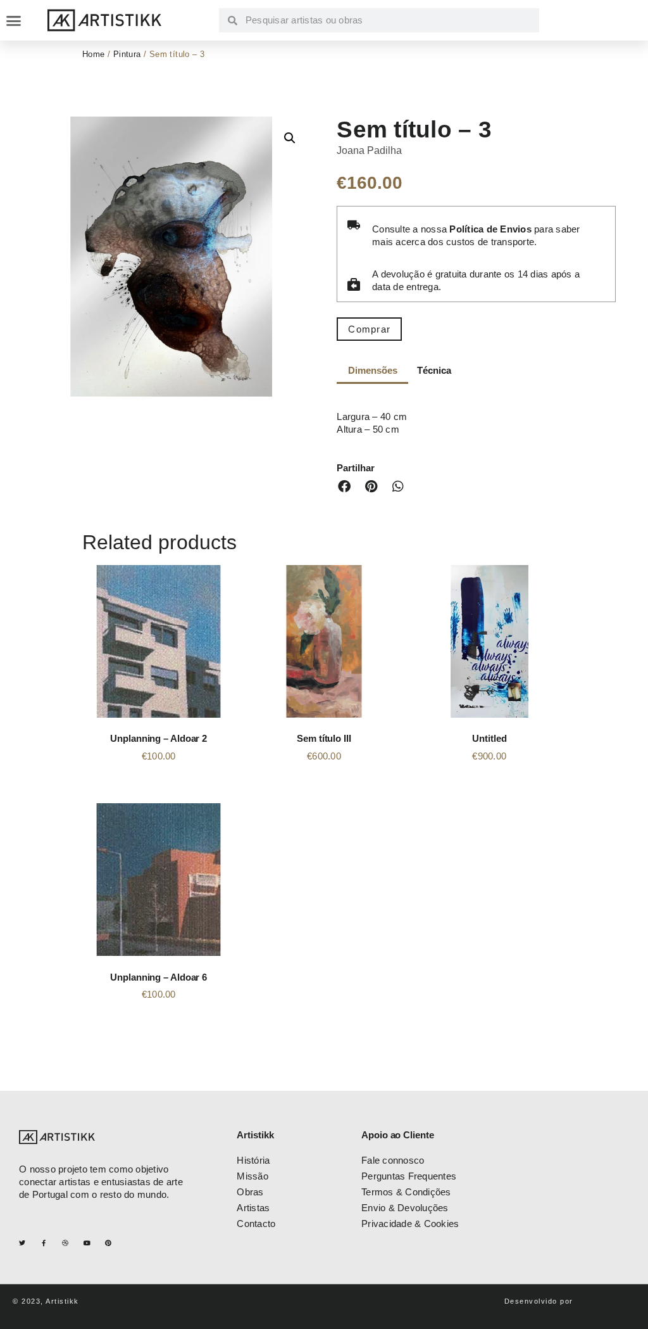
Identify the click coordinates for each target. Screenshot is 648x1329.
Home (93, 54)
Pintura (127, 54)
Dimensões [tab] (372, 370)
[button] (14, 20)
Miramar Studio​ (605, 1301)
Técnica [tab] (434, 370)
